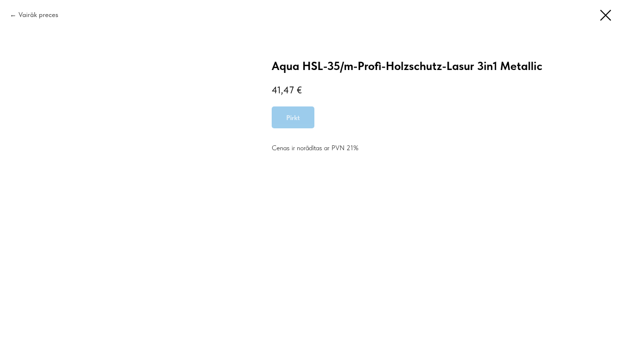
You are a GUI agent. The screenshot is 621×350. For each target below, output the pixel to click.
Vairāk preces (38, 14)
